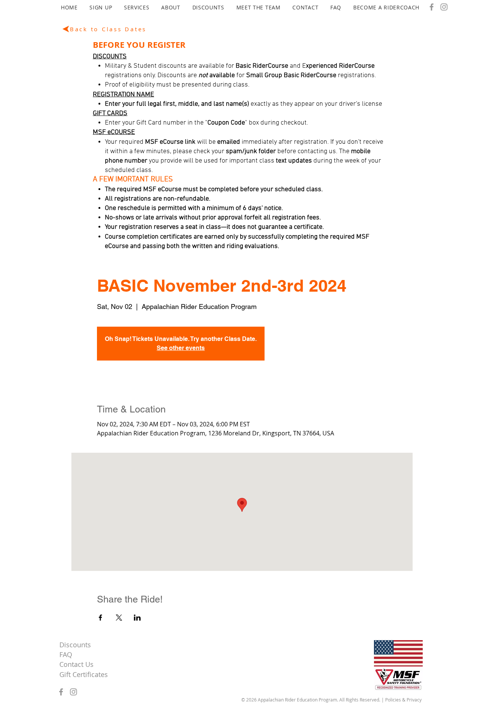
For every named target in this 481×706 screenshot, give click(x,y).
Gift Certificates (83, 674)
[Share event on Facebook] (100, 618)
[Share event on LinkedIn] (137, 618)
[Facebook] (431, 7)
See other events (181, 347)
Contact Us (76, 664)
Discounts (75, 644)
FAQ (65, 654)
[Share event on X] (119, 618)
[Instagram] (444, 7)
